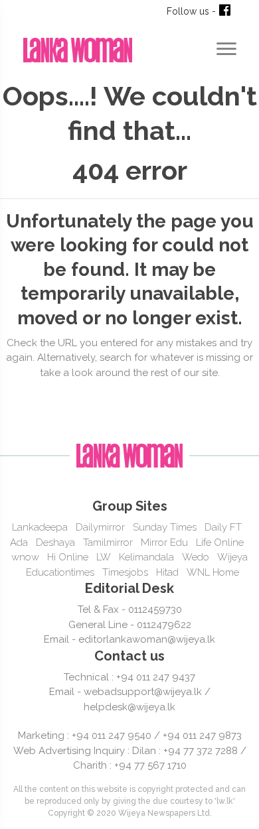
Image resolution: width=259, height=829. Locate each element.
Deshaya (55, 542)
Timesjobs (125, 572)
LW (103, 557)
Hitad (167, 572)
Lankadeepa (40, 527)
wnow (25, 557)
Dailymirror (100, 527)
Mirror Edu (164, 542)
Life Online (220, 542)
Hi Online (67, 557)
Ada (19, 542)
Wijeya (232, 557)
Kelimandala (146, 557)
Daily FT (223, 527)
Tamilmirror (108, 542)
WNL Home (213, 572)
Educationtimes (60, 572)
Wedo (195, 557)
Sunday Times (165, 527)
